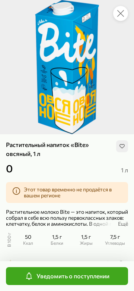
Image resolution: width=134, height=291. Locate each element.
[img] (122, 146)
